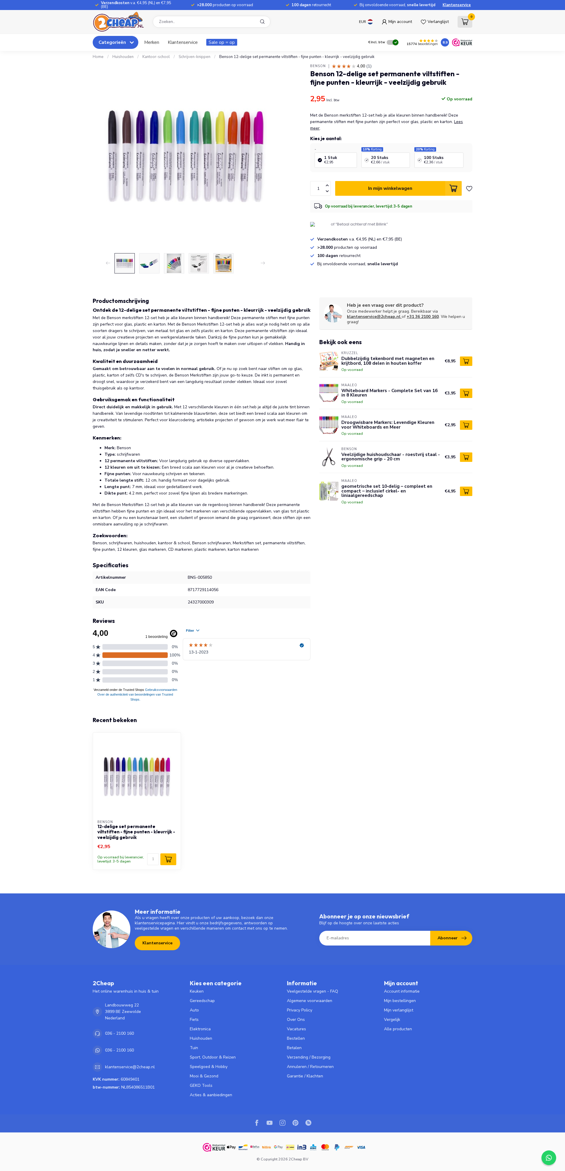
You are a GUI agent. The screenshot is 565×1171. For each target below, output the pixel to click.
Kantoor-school (156, 56)
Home (98, 56)
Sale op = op (222, 42)
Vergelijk (392, 1019)
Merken (151, 42)
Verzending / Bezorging (308, 1057)
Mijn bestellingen (400, 1001)
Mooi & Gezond (204, 1076)
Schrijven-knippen (194, 56)
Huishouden (123, 56)
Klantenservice (457, 5)
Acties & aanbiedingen (211, 1095)
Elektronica (200, 1029)
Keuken (197, 991)
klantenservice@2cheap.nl (374, 316)
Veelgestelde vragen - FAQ (312, 991)
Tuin (194, 1048)
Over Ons (296, 1019)
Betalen (294, 1048)
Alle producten (398, 1029)
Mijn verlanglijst (398, 1010)
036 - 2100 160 (119, 1033)
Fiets (194, 1019)
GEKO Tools (201, 1085)
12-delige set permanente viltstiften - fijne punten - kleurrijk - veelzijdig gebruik (136, 832)
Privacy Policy (299, 1010)
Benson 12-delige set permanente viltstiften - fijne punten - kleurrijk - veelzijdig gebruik (297, 56)
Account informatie (402, 991)
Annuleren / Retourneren (310, 1066)
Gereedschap (202, 1001)
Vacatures (296, 1029)
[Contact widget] (548, 1157)
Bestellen (296, 1038)
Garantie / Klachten (305, 1076)
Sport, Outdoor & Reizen (213, 1057)
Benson (318, 66)
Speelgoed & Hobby (208, 1066)
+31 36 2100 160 (423, 316)
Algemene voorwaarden (309, 1001)
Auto (194, 1010)
